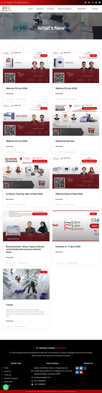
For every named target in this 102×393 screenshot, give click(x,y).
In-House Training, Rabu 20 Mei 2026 (24, 193)
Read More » (10, 94)
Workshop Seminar (64, 141)
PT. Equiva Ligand (51, 348)
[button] (6, 387)
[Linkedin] (77, 372)
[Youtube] (81, 372)
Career (9, 304)
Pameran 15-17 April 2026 (67, 246)
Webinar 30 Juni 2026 (16, 88)
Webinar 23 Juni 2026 (16, 141)
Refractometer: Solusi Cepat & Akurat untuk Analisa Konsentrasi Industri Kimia (25, 249)
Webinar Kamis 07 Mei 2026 (69, 193)
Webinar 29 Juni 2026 (66, 88)
